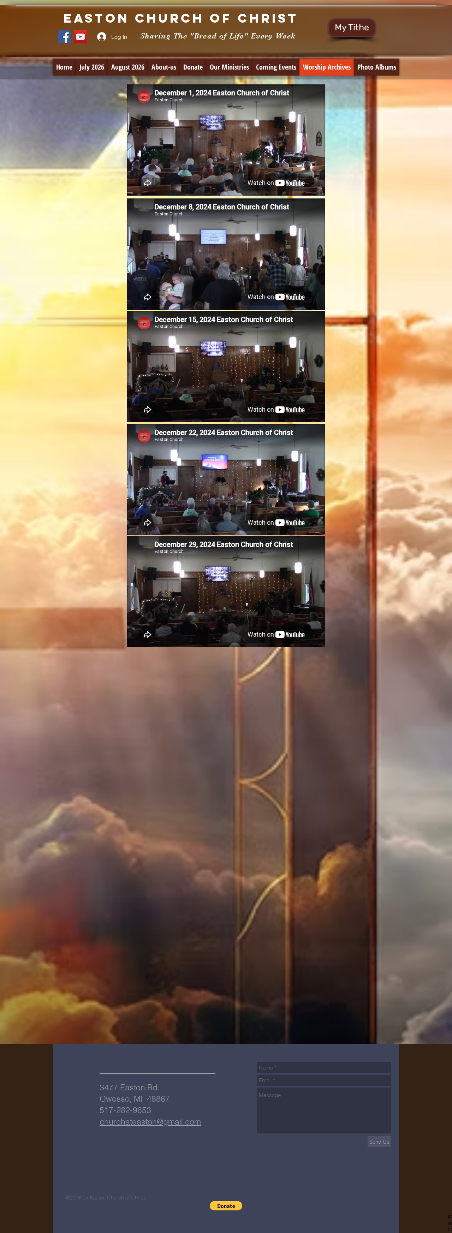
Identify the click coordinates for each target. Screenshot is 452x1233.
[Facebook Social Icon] (64, 36)
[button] (226, 1205)
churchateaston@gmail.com (150, 1121)
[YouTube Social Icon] (80, 36)
